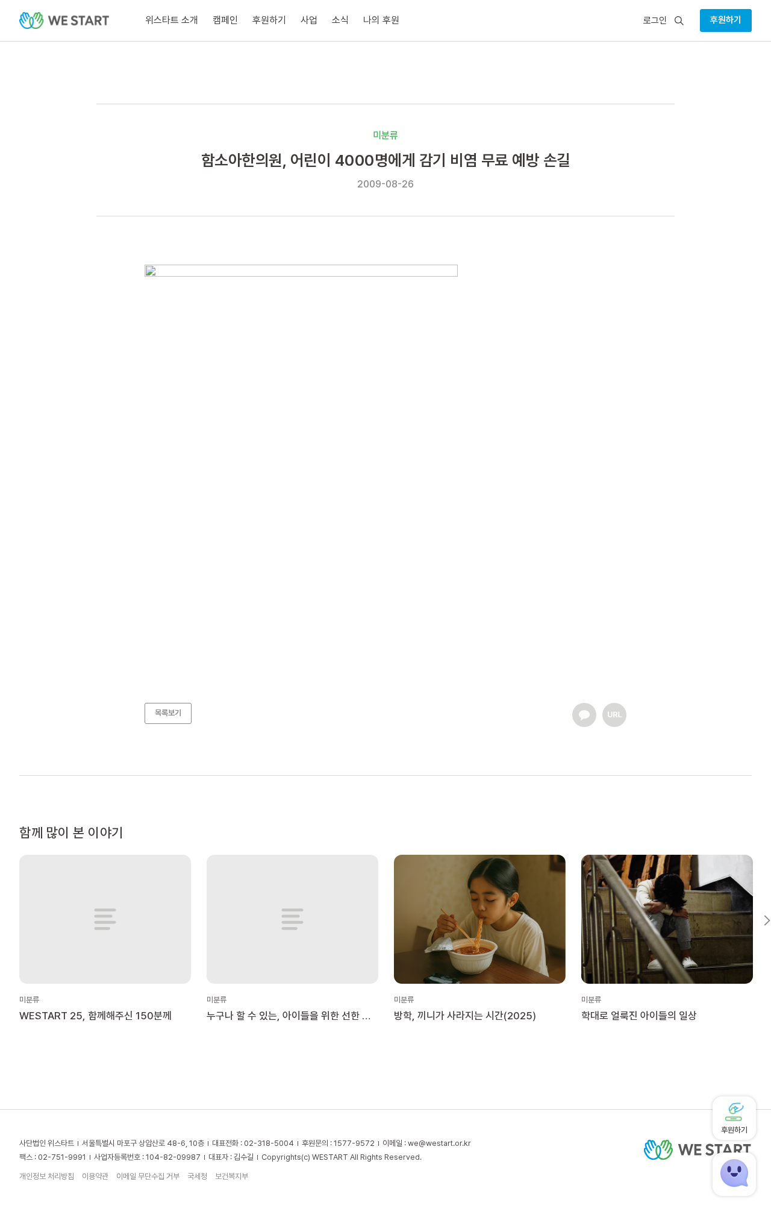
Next (767, 920)
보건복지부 (231, 1176)
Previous (4, 920)
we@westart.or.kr (439, 1143)
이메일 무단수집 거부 (147, 1176)
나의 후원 (381, 20)
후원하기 (725, 19)
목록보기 (168, 712)
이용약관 (95, 1176)
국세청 (197, 1176)
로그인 (655, 20)
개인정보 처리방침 (46, 1176)
